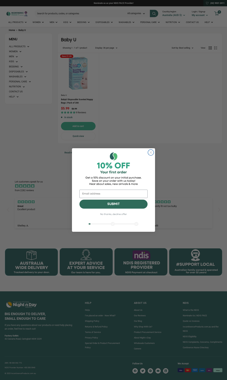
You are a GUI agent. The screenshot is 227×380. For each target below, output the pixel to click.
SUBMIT (113, 204)
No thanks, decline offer (113, 214)
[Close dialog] (151, 152)
